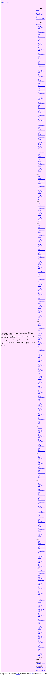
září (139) (39, 357)
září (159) (39, 303)
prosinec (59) (40, 570)
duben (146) (39, 337)
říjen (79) (39, 516)
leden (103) (39, 450)
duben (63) (39, 558)
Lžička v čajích (38, 13)
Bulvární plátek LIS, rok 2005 (40, 670)
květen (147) (39, 335)
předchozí (40, 6)
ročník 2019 (37, 201)
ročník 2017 (37, 247)
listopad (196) (40, 202)
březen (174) (39, 261)
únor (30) (39, 646)
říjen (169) (39, 276)
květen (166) (39, 283)
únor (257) (39, 36)
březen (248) (39, 60)
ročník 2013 (37, 348)
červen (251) (39, 53)
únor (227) (39, 117)
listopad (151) (40, 325)
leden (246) (39, 65)
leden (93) (39, 477)
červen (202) (39, 185)
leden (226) (39, 119)
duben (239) (39, 85)
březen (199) (39, 193)
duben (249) (39, 58)
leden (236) (39, 92)
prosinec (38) (40, 626)
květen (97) (39, 467)
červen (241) (39, 80)
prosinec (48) (40, 599)
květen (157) (39, 308)
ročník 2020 (37, 174)
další (42, 6)
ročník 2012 (37, 375)
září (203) (39, 183)
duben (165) (39, 286)
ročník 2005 (37, 568)
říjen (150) (39, 327)
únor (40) (39, 619)
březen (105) (39, 445)
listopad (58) (39, 572)
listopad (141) (40, 352)
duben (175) (39, 259)
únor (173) (39, 264)
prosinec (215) (40, 151)
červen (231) (39, 107)
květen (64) (39, 555)
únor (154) (39, 315)
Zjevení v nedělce (38, 16)
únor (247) (39, 63)
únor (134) (39, 369)
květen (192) (39, 212)
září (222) (39, 131)
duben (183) (39, 237)
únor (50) (39, 592)
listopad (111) (40, 430)
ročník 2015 (37, 296)
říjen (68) (39, 545)
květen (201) (39, 188)
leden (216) (39, 146)
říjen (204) (39, 180)
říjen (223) (39, 129)
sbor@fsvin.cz (18, 674)
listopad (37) (39, 629)
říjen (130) (39, 381)
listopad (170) (40, 273)
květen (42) (39, 614)
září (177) (39, 254)
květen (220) (39, 136)
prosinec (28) (40, 653)
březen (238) (39, 87)
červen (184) (39, 234)
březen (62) (39, 560)
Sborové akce (38, 20)
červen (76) (39, 523)
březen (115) (39, 418)
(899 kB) (44, 663)
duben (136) (39, 364)
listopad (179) (40, 249)
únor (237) (39, 90)
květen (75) (39, 526)
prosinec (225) (40, 124)
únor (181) (39, 242)
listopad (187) (40, 227)
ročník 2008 (37, 480)
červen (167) (39, 281)
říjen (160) (39, 300)
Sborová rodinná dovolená (40, 18)
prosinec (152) (40, 322)
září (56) (39, 577)
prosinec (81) (40, 511)
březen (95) (39, 472)
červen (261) (39, 26)
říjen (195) (39, 205)
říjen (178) (39, 251)
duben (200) (39, 190)
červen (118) (39, 413)
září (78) (39, 518)
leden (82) (39, 506)
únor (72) (39, 533)
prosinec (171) (40, 271)
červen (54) (39, 582)
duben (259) (39, 31)
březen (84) (39, 501)
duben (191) (39, 215)
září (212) (39, 158)
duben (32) (39, 641)
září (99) (39, 462)
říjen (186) (39, 229)
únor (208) (39, 168)
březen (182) (39, 239)
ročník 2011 (37, 402)
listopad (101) (40, 457)
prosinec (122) (40, 403)
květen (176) (39, 256)
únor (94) (39, 474)
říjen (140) (39, 354)
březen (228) (39, 114)
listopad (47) (39, 602)
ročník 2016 (37, 269)
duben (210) (39, 163)
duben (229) (39, 112)
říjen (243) (39, 75)
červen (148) (39, 332)
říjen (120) (39, 408)
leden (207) (39, 171)
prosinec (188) (40, 224)
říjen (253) (39, 48)
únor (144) (39, 342)
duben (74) (39, 528)
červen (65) (39, 553)
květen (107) (39, 440)
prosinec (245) (40, 70)
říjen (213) (39, 156)
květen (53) (39, 585)
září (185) (39, 232)
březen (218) (39, 141)
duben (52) (39, 587)
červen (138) (39, 359)
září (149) (39, 330)
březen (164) (39, 288)
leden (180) (39, 244)
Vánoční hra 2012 (38, 17)
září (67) (39, 548)
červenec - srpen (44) (41, 609)
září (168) (39, 278)
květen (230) (39, 109)
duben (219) (39, 139)
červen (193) (39, 210)
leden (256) (39, 38)
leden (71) (39, 536)
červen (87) (39, 494)
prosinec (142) (40, 349)
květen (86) (39, 496)
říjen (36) (39, 631)
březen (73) (39, 531)
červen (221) (39, 134)
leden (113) (39, 423)
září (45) (39, 607)
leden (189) (39, 220)
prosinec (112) (40, 428)
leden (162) (39, 293)
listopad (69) (39, 543)
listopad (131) (40, 379)
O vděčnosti (37, 10)
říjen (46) (39, 604)
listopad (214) (40, 153)
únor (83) (39, 504)
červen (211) (39, 161)
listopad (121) (40, 406)
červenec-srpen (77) (40, 521)
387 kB (44, 667)
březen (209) (39, 166)
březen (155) (39, 313)
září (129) (39, 384)
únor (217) (39, 144)
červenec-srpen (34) (40, 636)
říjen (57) (39, 575)
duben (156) (39, 310)
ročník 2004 (37, 598)
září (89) (39, 489)
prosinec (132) (40, 376)
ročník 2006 (37, 539)
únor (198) (39, 195)
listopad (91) (39, 484)
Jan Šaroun (31, 673)
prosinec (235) (40, 97)
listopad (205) (40, 178)
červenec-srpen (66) (40, 550)
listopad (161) (40, 298)
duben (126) (39, 391)
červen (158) (39, 305)
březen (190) (39, 217)
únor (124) (39, 396)
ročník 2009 (37, 453)
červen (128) (39, 386)
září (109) (39, 435)
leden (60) (39, 565)
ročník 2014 (37, 321)
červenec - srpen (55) (41, 580)
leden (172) (39, 266)
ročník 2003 (37, 625)
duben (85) (39, 499)
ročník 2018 (37, 223)
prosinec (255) (40, 43)
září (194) (39, 207)
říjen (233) (39, 102)
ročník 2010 (37, 426)
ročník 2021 (37, 149)
